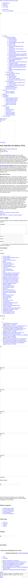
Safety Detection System (11, 99)
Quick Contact (3, 118)
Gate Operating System (8, 509)
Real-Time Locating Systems (9, 292)
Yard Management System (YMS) (16, 42)
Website (2, 241)
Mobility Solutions (7, 284)
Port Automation (12, 38)
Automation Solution (10, 37)
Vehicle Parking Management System (11, 305)
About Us (5, 522)
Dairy (4, 271)
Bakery (4, 261)
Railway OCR (12, 45)
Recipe (4, 293)
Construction (9, 111)
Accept (1, 576)
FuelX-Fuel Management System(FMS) (18, 54)
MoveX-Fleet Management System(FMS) (18, 58)
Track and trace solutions (14, 78)
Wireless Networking (10, 89)
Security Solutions (10, 81)
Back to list (2, 213)
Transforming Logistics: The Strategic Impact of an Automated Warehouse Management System (14, 329)
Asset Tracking (12, 77)
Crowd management (7, 269)
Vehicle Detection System (11, 100)
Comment (2, 224)
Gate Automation (12, 41)
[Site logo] (7, 141)
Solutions (5, 524)
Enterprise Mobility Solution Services (11, 273)
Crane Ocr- (5, 267)
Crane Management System (9, 266)
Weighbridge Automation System (10, 309)
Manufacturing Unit (10, 113)
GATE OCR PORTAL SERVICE (10, 275)
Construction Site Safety (8, 264)
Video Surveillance (7, 306)
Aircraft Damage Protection (12, 98)
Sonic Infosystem (23, 553)
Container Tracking (7, 265)
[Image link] (9, 484)
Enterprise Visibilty (10, 74)
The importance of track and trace (10, 323)
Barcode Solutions (7, 262)
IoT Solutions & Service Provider (10, 279)
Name (2, 236)
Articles (4, 526)
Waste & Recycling (10, 112)
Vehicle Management (10, 86)
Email (2, 238)
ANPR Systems (6, 258)
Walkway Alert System (11, 104)
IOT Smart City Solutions (11, 87)
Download (2, 119)
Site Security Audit (7, 297)
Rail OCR (5, 288)
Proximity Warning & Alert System (16, 85)
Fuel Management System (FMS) (10, 274)
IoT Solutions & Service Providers (10, 282)
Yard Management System (9, 311)
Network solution (10, 72)
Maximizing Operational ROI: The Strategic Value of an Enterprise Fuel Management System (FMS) (15, 342)
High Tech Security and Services (10, 277)
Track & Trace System (8, 300)
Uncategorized (6, 301)
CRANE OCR (12, 43)
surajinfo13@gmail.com (11, 149)
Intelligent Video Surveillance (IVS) (17, 82)
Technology (2, 142)
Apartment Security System (9, 260)
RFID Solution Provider (8, 295)
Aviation (8, 107)
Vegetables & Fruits (7, 304)
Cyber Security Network (14, 73)
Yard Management (7, 512)
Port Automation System (8, 287)
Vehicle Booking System (8, 508)
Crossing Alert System (11, 101)
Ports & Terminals (13, 39)
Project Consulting (10, 91)
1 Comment (13, 324)
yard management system (8, 313)
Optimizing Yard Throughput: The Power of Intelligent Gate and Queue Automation (15, 335)
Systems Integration (10, 92)
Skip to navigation (4, 0)
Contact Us (5, 523)
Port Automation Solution (8, 286)
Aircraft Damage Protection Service (11, 257)
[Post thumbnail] (5, 322)
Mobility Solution (13, 76)
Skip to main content (13, 0)
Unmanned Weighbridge (8, 511)
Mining (7, 108)
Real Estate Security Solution (9, 291)
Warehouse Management (8, 513)
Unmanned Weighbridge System (10, 302)
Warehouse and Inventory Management (12, 308)
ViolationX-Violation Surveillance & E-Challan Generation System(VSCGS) (18, 65)
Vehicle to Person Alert (11, 103)
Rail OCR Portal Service (8, 289)
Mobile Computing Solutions (9, 283)
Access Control (12, 83)
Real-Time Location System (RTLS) (17, 80)
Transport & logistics (10, 114)
